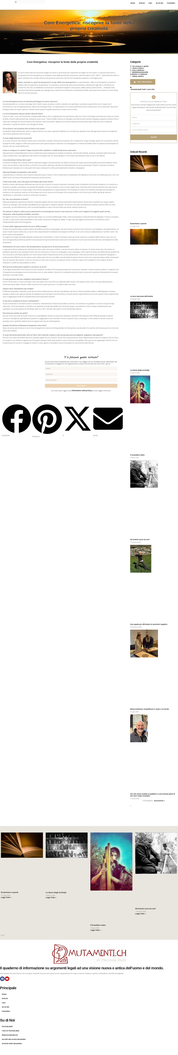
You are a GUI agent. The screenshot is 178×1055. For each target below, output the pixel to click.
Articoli (142, 3)
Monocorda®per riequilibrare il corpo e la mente (149, 709)
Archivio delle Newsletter (12, 1043)
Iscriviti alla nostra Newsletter (14, 1039)
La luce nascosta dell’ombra (141, 296)
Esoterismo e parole (138, 224)
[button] (16, 420)
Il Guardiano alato (137, 455)
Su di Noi (159, 3)
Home (132, 3)
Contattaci (171, 3)
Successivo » (159, 801)
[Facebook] (2, 978)
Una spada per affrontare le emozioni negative (148, 624)
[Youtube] (7, 978)
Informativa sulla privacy (82, 390)
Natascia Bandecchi (10, 1035)
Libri (150, 3)
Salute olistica (108, 35)
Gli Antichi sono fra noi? (140, 539)
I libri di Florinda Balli (10, 1031)
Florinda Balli (7, 1026)
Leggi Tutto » (6, 897)
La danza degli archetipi (139, 370)
